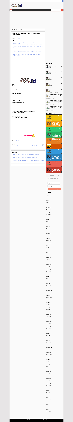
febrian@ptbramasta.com (18, 113)
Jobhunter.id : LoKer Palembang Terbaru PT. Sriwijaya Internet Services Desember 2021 (28, 158)
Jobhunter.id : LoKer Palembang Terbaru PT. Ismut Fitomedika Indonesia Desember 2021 (28, 155)
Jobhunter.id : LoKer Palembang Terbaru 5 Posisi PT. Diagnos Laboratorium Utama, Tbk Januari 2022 (54, 157)
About (11, 0)
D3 (14, 140)
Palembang (17, 140)
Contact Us (14, 0)
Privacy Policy (19, 0)
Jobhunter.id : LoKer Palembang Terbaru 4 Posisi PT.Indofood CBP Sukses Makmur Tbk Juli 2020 (54, 164)
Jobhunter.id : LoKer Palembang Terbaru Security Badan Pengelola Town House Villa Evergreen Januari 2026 (56, 95)
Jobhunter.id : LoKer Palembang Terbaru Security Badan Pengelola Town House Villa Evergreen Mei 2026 (56, 78)
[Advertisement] (36, 20)
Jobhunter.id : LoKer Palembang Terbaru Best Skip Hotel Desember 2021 (25, 157)
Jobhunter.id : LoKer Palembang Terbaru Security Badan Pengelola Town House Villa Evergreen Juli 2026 (56, 66)
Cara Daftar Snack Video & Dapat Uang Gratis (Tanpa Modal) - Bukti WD (56, 146)
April (47, 202)
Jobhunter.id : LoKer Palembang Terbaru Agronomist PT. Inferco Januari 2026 (56, 90)
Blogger (44, 420)
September (48, 214)
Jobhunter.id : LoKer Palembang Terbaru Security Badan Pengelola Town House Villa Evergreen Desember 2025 (56, 101)
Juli (47, 195)
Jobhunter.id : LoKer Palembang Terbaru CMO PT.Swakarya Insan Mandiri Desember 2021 (28, 160)
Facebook (62, 1)
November (48, 209)
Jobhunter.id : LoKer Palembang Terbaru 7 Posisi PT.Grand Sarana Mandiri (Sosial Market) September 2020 (53, 118)
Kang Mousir (33, 420)
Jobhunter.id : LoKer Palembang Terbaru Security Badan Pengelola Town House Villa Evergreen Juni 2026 (56, 72)
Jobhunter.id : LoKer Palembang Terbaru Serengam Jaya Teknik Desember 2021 (26, 154)
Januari (47, 231)
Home (11, 10)
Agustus (47, 216)
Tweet (19, 38)
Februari (47, 228)
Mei (47, 200)
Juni (47, 197)
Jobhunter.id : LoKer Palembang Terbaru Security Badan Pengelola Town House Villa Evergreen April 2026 (56, 84)
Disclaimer (23, 0)
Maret (47, 226)
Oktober (47, 212)
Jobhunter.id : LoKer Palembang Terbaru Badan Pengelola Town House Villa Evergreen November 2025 (56, 107)
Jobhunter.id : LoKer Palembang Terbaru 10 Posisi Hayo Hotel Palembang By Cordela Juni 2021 (53, 140)
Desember (48, 207)
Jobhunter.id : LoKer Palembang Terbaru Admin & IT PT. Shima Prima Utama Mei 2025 (27, 44)
